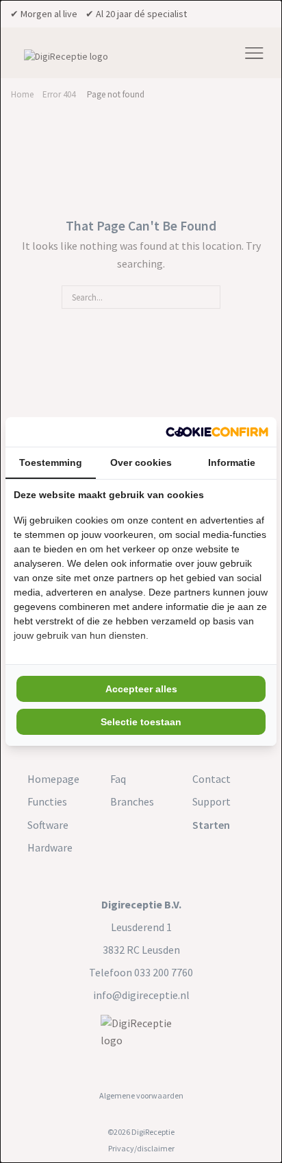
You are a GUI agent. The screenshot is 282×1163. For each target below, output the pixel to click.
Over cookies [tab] (141, 462)
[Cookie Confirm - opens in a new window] (217, 431)
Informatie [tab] (231, 462)
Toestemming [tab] (50, 462)
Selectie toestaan (141, 721)
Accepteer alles (141, 688)
